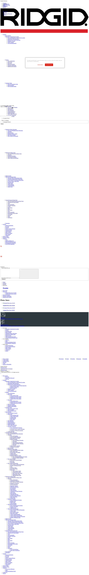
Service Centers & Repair (10, 228)
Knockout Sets (10, 182)
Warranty (7, 227)
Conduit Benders (11, 185)
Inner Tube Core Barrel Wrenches (16, 482)
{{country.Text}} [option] (6, 118)
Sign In (6, 350)
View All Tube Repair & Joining (16, 505)
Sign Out (4, 14)
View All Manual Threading (18, 440)
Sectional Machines (11, 422)
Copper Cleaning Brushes (15, 514)
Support (4, 224)
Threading (10, 131)
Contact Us (7, 235)
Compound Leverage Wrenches (16, 491)
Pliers (9, 208)
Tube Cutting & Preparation (13, 158)
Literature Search (8, 229)
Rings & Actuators (6, 295)
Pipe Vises (12, 461)
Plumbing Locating (11, 388)
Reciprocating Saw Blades (15, 452)
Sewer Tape (12, 419)
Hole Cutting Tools (13, 451)
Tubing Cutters (13, 511)
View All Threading (14, 435)
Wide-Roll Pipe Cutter (17, 475)
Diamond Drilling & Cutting (15, 455)
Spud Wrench (12, 489)
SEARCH (3, 279)
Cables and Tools (11, 431)
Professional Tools (6, 5)
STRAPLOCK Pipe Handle (13, 202)
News (6, 239)
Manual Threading (13, 439)
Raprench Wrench (14, 485)
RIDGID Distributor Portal (10, 241)
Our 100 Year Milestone (9, 244)
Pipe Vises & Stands (11, 134)
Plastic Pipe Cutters (14, 513)
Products (4, 380)
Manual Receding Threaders (18, 443)
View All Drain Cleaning (12, 413)
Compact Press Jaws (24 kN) (10, 293)
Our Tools (5, 327)
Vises (9, 203)
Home (4, 282)
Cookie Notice (5, 359)
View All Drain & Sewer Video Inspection (18, 385)
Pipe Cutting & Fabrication (13, 136)
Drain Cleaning (8, 332)
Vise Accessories (11, 204)
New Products (8, 551)
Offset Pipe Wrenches (14, 486)
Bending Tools (13, 501)
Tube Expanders (13, 503)
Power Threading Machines (15, 437)
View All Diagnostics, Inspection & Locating (16, 382)
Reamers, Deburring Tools (15, 517)
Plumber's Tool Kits (11, 205)
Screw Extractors (11, 212)
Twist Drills (10, 214)
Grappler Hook (13, 417)
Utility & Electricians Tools (10, 176)
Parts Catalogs (8, 234)
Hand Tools (10, 414)
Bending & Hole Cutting (12, 133)
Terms (4, 363)
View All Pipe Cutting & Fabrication (17, 464)
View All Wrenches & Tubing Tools (14, 153)
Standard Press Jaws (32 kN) (10, 292)
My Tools (5, 12)
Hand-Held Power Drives (15, 438)
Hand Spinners (13, 418)
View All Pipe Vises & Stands (16, 460)
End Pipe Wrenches (14, 484)
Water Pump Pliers (13, 496)
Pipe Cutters (12, 469)
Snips (9, 216)
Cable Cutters (10, 183)
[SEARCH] (29, 274)
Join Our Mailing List (9, 240)
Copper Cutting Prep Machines (16, 515)
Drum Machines (11, 421)
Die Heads (15, 441)
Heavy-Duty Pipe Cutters (17, 473)
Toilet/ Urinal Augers (14, 416)
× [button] (0, 373)
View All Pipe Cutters (17, 471)
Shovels (9, 215)
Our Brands (5, 6)
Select (2, 123)
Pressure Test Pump (14, 506)
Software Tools (8, 175)
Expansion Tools (8, 331)
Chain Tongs (12, 492)
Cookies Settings (40, 64)
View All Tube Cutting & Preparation (17, 509)
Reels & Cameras (13, 387)
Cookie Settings (6, 361)
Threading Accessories (14, 446)
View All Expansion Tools (13, 408)
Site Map (4, 362)
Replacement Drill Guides (13, 213)
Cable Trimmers (11, 184)
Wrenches (10, 154)
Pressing (5, 288)
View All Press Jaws (14, 401)
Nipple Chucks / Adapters (15, 445)
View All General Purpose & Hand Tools (15, 201)
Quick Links (5, 344)
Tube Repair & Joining (12, 157)
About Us (5, 238)
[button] (44, 1)
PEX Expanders (11, 409)
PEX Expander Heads (12, 410)
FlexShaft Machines (12, 426)
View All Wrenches (14, 479)
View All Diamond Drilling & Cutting (20, 456)
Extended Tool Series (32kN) (15, 396)
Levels (9, 206)
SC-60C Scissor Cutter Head (13, 181)
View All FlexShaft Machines (16, 427)
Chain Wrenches (13, 490)
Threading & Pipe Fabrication (11, 129)
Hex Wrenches (13, 488)
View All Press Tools (14, 395)
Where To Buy (6, 236)
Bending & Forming (11, 155)
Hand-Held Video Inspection (13, 383)
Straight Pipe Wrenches (14, 480)
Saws (9, 211)
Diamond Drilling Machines (18, 457)
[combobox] (6, 116)
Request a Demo (6, 237)
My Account (5, 11)
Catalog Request (8, 230)
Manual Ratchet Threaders (18, 442)
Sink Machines (10, 420)
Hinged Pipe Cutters (16, 474)
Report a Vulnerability (7, 364)
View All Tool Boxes (14, 549)
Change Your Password (7, 13)
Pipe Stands (12, 462)
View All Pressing (11, 393)
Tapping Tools (13, 453)
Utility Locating (11, 390)
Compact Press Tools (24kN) (15, 398)
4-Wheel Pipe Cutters (17, 472)
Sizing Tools (10, 186)
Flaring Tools (12, 502)
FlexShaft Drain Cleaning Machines (17, 429)
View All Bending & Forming (16, 500)
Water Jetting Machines (12, 425)
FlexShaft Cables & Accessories (16, 430)
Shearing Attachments (7, 296)
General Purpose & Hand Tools (11, 200)
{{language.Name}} (7, 121)
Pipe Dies (14, 444)
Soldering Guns (13, 507)
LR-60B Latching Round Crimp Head (15, 179)
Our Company (5, 338)
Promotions (7, 223)
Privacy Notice (6, 358)
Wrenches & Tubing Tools (10, 152)
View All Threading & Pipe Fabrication (15, 130)
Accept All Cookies (49, 64)
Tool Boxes (10, 217)
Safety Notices (8, 232)
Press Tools (5, 290)
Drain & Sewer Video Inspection (14, 384)
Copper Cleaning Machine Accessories (17, 516)
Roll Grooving (10, 132)
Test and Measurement (12, 391)
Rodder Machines (11, 424)
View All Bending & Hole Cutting (16, 450)
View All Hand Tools (14, 415)
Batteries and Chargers (7, 297)
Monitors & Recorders (14, 386)
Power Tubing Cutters (14, 512)
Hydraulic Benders (13, 454)
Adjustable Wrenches (14, 494)
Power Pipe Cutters (14, 468)
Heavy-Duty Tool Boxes (15, 550)
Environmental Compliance (10, 243)
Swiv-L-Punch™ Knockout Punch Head (15, 180)
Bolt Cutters (10, 207)
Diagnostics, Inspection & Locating (12, 329)
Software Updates (8, 233)
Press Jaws (5, 291)
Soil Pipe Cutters (13, 467)
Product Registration (9, 225)
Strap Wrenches (13, 493)
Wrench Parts (12, 497)
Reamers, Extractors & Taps (15, 465)
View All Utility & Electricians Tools (15, 178)
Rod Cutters (10, 209)
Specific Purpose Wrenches (15, 495)
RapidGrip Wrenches (14, 483)
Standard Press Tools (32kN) (15, 397)
